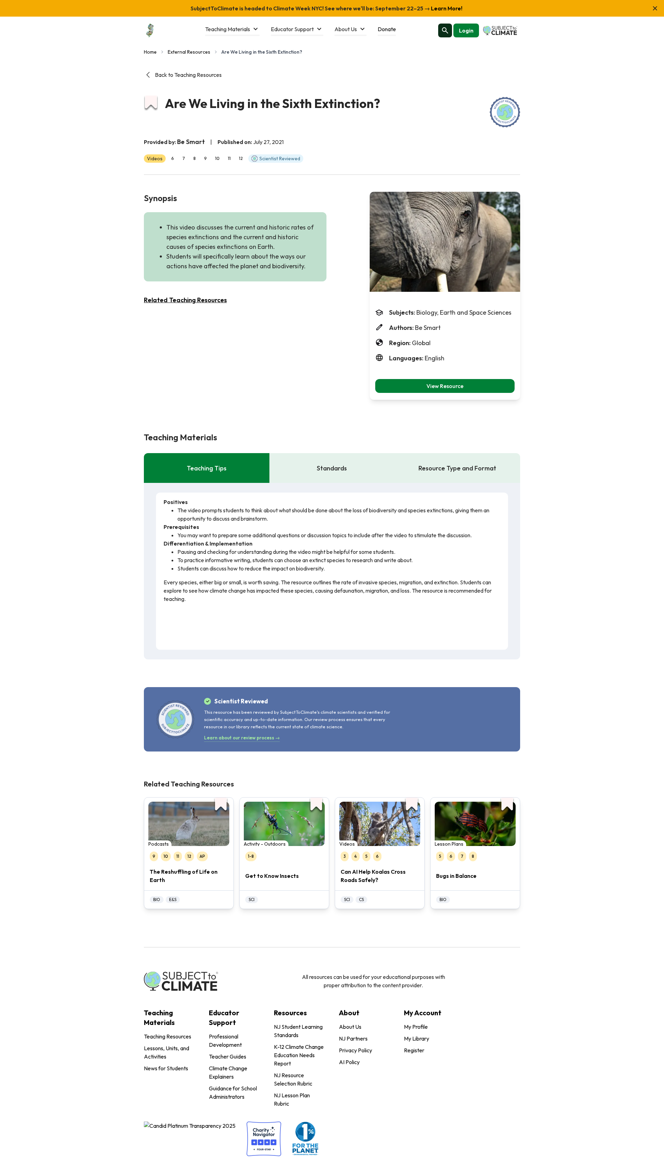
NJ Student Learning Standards (298, 1030)
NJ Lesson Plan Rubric (292, 1099)
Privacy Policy (355, 1050)
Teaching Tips (207, 468)
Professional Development (225, 1040)
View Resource (444, 385)
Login (466, 30)
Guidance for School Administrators (233, 1092)
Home (150, 52)
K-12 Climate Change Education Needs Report (299, 1055)
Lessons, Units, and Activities (166, 1052)
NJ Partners (353, 1038)
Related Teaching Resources (185, 300)
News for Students (166, 1068)
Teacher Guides (227, 1056)
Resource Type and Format (457, 468)
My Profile (416, 1026)
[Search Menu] (445, 30)
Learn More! (446, 8)
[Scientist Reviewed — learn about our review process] (505, 112)
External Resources (189, 52)
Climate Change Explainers (228, 1072)
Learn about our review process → (242, 737)
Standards (332, 468)
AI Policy (349, 1062)
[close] (655, 8)
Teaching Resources (167, 1036)
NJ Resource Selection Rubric (293, 1079)
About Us (350, 1026)
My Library (416, 1038)
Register (414, 1050)
